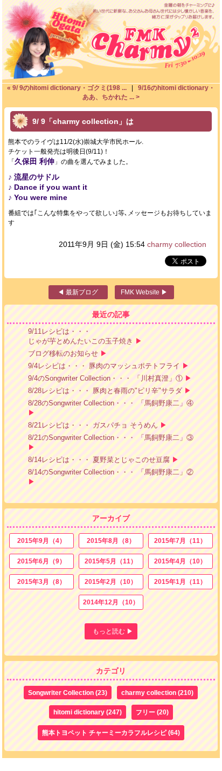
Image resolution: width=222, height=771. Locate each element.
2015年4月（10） (180, 561)
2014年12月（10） (111, 602)
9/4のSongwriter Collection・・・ (105, 378)
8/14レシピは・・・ (99, 460)
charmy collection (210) (157, 693)
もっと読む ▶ (113, 631)
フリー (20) (152, 712)
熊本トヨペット (111, 732)
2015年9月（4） (41, 541)
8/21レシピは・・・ (93, 425)
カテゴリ (111, 670)
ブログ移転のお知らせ (63, 353)
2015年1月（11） (180, 582)
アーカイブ (111, 518)
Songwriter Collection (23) (67, 693)
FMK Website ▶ (144, 292)
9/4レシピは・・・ (104, 366)
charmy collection (176, 244)
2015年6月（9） (41, 561)
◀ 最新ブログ (78, 292)
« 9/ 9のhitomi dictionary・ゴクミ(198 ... (67, 88)
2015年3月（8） (41, 582)
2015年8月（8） (111, 541)
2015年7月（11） (180, 541)
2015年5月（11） (111, 561)
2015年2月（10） (111, 582)
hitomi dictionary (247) (87, 712)
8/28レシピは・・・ (105, 391)
